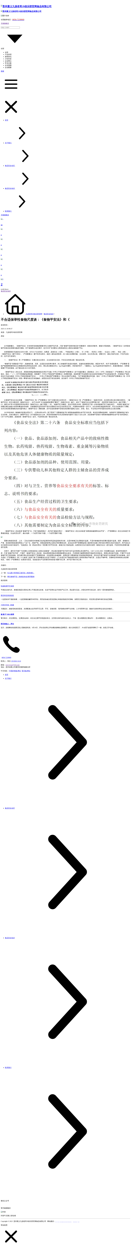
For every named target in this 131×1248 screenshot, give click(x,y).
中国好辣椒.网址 (15, 671)
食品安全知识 (49, 314)
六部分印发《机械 (7, 605)
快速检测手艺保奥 (7, 586)
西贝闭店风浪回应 (7, 595)
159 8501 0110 (16, 661)
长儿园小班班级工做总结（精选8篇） (20, 573)
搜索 (2, 71)
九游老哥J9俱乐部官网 (34, 314)
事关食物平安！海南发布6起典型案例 (20, 576)
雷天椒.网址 (26, 671)
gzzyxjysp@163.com (12, 665)
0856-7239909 (6, 657)
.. (1, 224)
